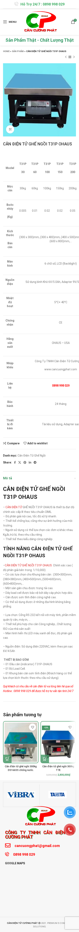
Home (6, 51)
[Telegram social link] (35, 462)
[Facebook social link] (15, 462)
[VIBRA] (21, 794)
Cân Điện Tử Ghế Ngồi (32, 455)
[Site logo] (39, 21)
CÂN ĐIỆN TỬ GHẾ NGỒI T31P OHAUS (28, 565)
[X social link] (19, 462)
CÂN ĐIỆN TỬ (13, 507)
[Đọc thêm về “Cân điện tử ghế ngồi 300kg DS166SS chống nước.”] (7, 759)
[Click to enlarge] (10, 129)
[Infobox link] (39, 4)
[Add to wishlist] (32, 727)
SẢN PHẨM (18, 51)
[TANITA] (58, 794)
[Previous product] (66, 57)
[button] (45, 759)
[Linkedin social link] (30, 462)
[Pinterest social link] (25, 462)
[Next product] (74, 57)
